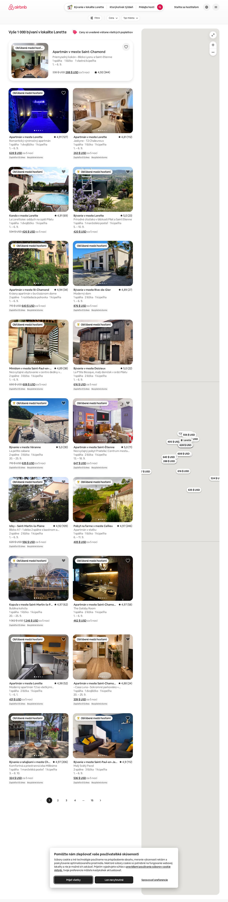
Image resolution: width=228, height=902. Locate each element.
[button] (72, 72)
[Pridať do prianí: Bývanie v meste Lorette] (128, 171)
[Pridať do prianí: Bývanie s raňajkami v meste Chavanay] (63, 718)
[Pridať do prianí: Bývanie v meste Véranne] (63, 403)
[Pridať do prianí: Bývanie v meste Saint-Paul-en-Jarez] (128, 718)
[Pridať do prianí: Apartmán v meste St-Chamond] (63, 245)
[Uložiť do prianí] (126, 47)
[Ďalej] (100, 800)
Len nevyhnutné (114, 880)
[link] (41, 800)
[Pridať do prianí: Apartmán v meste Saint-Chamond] (128, 560)
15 (92, 800)
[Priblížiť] (213, 44)
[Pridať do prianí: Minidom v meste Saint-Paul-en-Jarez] (63, 324)
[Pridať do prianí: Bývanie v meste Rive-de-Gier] (128, 245)
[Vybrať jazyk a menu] (206, 7)
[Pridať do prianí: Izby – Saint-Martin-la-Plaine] (63, 482)
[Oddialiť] (213, 52)
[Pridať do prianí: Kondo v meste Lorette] (63, 171)
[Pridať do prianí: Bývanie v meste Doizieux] (128, 324)
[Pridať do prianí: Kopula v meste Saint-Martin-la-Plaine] (63, 560)
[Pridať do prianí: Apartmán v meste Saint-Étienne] (128, 403)
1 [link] (49, 800)
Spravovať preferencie (154, 880)
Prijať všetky (73, 880)
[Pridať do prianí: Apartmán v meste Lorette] (63, 93)
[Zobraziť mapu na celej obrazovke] (213, 35)
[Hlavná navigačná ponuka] (215, 7)
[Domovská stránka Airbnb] (18, 7)
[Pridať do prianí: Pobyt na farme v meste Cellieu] (128, 482)
